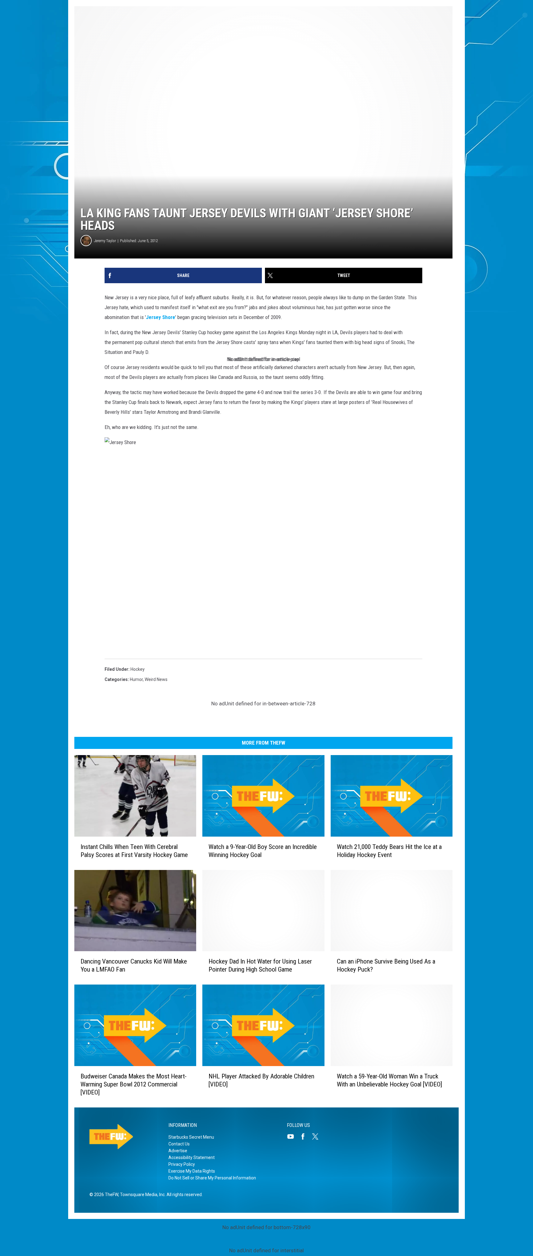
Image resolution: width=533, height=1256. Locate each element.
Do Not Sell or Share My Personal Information (212, 1177)
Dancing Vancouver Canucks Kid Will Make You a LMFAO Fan (134, 965)
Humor (136, 679)
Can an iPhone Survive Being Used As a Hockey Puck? (386, 965)
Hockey (137, 669)
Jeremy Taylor (105, 240)
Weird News (156, 679)
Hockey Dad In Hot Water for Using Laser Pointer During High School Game (260, 965)
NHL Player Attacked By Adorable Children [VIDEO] (261, 1080)
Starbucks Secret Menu (191, 1137)
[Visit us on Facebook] (305, 1136)
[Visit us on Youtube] (293, 1136)
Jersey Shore (160, 317)
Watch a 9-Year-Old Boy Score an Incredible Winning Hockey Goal (263, 851)
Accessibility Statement (191, 1157)
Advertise (177, 1150)
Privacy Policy (181, 1164)
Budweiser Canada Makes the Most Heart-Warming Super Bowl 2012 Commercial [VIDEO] (134, 1084)
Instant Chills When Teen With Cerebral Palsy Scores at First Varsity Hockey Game (134, 851)
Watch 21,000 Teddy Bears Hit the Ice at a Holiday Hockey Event (389, 851)
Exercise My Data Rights (191, 1171)
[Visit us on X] (318, 1136)
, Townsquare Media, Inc (141, 1194)
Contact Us (179, 1143)
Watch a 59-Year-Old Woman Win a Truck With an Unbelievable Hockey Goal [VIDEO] (389, 1080)
